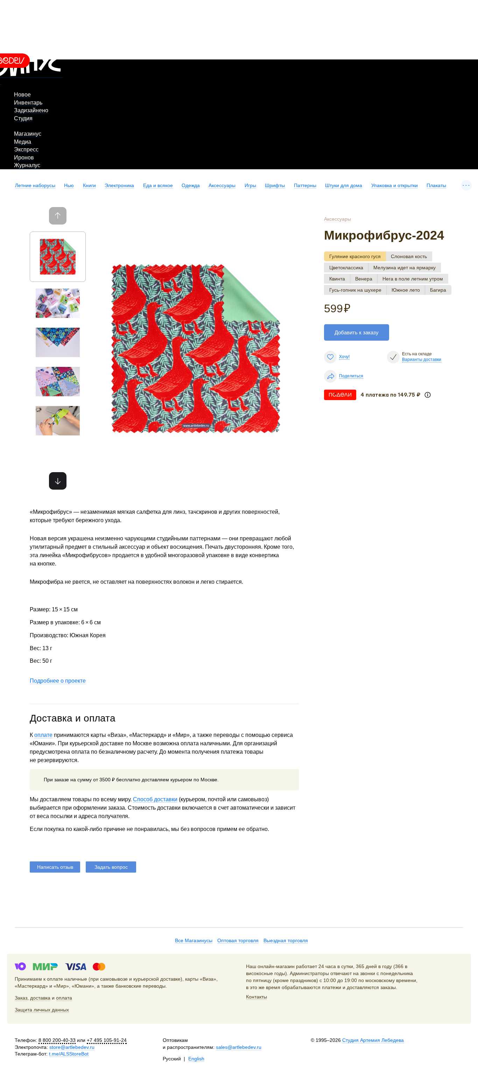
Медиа (22, 142)
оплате (43, 735)
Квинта (337, 279)
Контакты (256, 997)
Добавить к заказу (357, 332)
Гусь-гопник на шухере (355, 290)
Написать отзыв (55, 867)
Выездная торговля (285, 940)
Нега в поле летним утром (412, 279)
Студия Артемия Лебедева (373, 1040)
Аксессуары (222, 185)
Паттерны (305, 185)
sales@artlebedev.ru (238, 1047)
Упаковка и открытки (394, 185)
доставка (40, 998)
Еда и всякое (158, 185)
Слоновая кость (409, 256)
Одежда (191, 185)
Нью (69, 185)
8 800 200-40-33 (57, 1040)
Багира (438, 290)
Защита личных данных (42, 1009)
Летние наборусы (35, 185)
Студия (23, 118)
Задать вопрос (111, 867)
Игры (250, 185)
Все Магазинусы (193, 940)
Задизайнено (31, 110)
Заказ (21, 998)
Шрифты (275, 185)
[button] (57, 481)
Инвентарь (28, 103)
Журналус (27, 165)
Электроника (119, 185)
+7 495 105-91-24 (107, 1040)
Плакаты (436, 185)
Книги (89, 185)
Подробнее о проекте (58, 681)
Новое (22, 95)
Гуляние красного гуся (355, 256)
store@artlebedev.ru (71, 1047)
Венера (363, 279)
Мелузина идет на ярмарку (404, 267)
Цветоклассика (346, 267)
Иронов (24, 158)
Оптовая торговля (238, 940)
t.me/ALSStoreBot (69, 1054)
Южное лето (406, 290)
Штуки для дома (343, 185)
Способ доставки (155, 799)
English (196, 1058)
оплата (64, 998)
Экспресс (26, 149)
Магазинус (27, 134)
